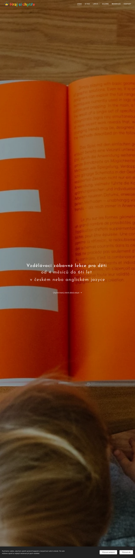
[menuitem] (80, 4)
